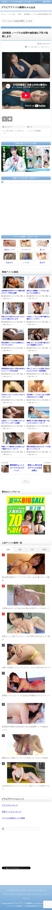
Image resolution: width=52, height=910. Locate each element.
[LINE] (9, 119)
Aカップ (18, 890)
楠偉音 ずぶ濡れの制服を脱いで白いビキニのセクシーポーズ (38, 422)
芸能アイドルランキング (11, 812)
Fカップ (14, 894)
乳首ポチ (9, 263)
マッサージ (26, 250)
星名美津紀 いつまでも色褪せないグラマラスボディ (12, 344)
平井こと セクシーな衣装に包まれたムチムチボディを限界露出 (38, 370)
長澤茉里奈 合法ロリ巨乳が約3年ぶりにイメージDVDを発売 (13, 370)
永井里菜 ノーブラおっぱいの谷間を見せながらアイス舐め (38, 396)
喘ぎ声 (42, 263)
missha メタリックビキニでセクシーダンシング (13, 396)
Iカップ (38, 894)
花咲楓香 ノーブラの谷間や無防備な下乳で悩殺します (25, 34)
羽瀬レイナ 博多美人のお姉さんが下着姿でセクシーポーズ (12, 448)
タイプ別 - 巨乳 (32, 47)
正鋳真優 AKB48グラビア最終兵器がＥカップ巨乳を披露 (13, 292)
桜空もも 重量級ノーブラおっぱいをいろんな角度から (38, 292)
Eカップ (6, 894)
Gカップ (22, 894)
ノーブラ (30, 131)
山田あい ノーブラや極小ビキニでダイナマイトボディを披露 (12, 422)
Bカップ (26, 890)
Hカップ (30, 894)
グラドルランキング (10, 805)
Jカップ (46, 894)
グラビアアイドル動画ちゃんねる (18, 7)
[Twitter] (4, 119)
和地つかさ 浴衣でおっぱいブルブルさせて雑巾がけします (12, 318)
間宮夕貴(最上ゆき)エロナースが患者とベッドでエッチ (38, 448)
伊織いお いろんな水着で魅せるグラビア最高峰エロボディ (38, 344)
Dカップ (42, 890)
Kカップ (26, 898)
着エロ (42, 250)
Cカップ (34, 890)
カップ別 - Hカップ (44, 47)
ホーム (26, 481)
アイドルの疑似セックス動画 (13, 818)
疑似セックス (9, 250)
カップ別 (10, 890)
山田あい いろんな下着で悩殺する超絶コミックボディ (38, 318)
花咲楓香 (38, 131)
